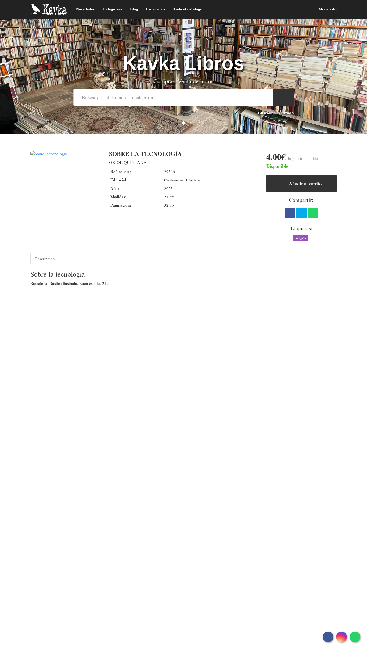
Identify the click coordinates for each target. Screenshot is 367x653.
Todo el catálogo (187, 9)
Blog (134, 9)
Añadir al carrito (304, 183)
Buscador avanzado (276, 113)
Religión (300, 238)
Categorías (112, 9)
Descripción (45, 258)
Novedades (85, 9)
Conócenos (155, 9)
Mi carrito (327, 9)
